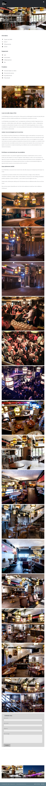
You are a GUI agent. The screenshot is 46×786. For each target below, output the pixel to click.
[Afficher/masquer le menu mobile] (43, 1)
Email (43, 784)
